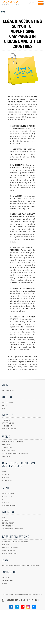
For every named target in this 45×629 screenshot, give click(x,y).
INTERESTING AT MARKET (9, 505)
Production (5, 477)
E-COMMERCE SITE (7, 426)
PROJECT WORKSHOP (8, 523)
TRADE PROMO (6, 445)
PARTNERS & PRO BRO (8, 526)
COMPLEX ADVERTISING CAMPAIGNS (12, 442)
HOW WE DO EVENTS (8, 493)
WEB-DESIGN (5, 474)
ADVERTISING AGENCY (8, 390)
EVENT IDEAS (5, 502)
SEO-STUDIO (5, 545)
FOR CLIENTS (5, 577)
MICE (3, 499)
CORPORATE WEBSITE (8, 423)
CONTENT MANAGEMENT (9, 429)
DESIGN (4, 471)
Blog (3, 517)
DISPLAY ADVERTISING (8, 551)
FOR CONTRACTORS (7, 580)
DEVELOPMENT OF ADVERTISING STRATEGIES (15, 542)
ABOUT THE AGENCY (7, 402)
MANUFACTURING (7, 480)
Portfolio (5, 520)
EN (33, 3)
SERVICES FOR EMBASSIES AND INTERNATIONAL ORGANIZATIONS (21, 565)
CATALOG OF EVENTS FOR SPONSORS (12, 529)
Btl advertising (7, 448)
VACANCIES (5, 583)
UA (30, 3)
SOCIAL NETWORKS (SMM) (9, 554)
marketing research (8, 451)
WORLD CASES (6, 456)
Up (4, 11)
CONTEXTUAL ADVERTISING (10, 548)
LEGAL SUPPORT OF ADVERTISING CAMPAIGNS (15, 454)
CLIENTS (4, 405)
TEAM (3, 408)
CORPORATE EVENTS (7, 496)
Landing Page (6, 420)
